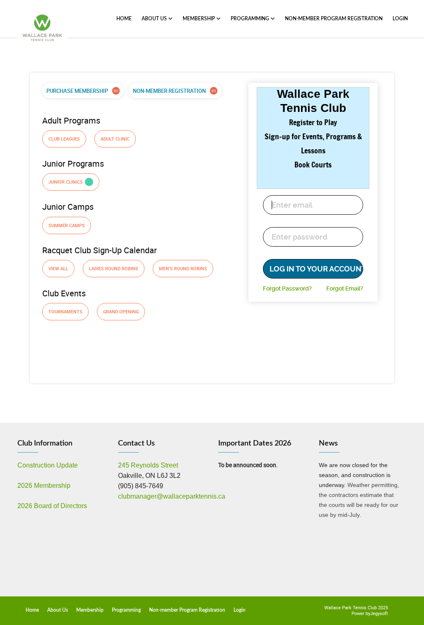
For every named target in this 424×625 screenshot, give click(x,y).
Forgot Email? (344, 288)
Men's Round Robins (183, 268)
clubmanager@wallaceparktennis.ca (171, 496)
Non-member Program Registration (334, 18)
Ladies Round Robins (113, 268)
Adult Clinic (115, 139)
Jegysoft (379, 613)
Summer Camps (66, 225)
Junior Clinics (65, 182)
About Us (155, 18)
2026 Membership (43, 485)
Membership (199, 18)
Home (124, 18)
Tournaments (65, 311)
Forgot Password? (287, 288)
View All (58, 268)
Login (400, 18)
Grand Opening (121, 311)
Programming (250, 18)
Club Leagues (64, 139)
